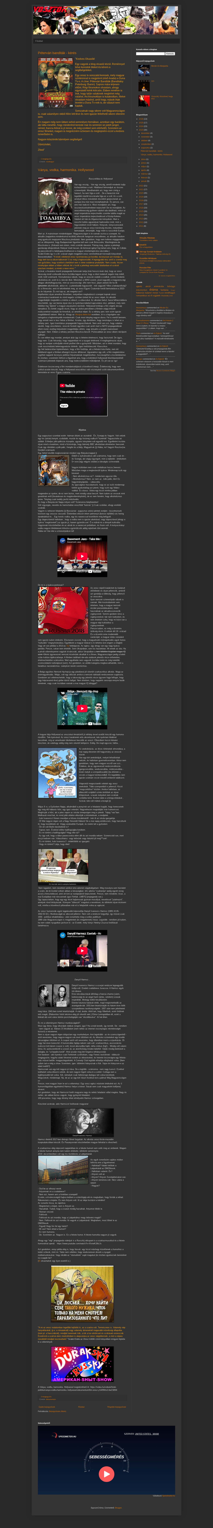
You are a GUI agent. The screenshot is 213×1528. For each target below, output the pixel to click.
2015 (141, 211)
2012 (141, 222)
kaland (148, 292)
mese (155, 292)
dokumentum (51, 1399)
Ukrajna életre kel (83, 314)
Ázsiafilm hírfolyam (148, 258)
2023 (141, 130)
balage (139, 359)
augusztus (145, 148)
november (145, 137)
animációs (159, 286)
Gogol (173, 290)
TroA (138, 333)
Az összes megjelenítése (167, 276)
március (144, 174)
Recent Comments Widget (165, 370)
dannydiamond (142, 320)
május (144, 166)
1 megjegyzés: (46, 159)
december (145, 133)
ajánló (139, 286)
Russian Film (145, 268)
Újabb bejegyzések (47, 1407)
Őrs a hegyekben (146, 247)
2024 (141, 126)
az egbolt (157, 333)
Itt (39, 1261)
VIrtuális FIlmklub (147, 238)
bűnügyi (171, 286)
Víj (67, 646)
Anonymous (141, 308)
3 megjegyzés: (46, 1397)
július (143, 159)
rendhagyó (50, 162)
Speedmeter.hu (168, 1496)
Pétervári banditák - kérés (57, 53)
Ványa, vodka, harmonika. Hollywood (66, 170)
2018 (141, 200)
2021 (141, 189)
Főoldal (39, 41)
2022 (141, 186)
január (144, 181)
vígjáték (156, 295)
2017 (141, 204)
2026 (141, 119)
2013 (141, 219)
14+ (153, 81)
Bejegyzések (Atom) (57, 1411)
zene (171, 296)
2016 (141, 208)
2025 (141, 123)
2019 (141, 197)
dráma (153, 289)
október (144, 140)
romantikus (141, 295)
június (144, 163)
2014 (141, 215)
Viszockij (165, 296)
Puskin (161, 293)
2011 (141, 226)
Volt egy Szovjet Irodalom (150, 252)
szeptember (146, 144)
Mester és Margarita (159, 66)
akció (148, 286)
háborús (140, 292)
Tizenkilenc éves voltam (148, 240)
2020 (141, 193)
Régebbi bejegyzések (116, 1407)
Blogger (118, 1508)
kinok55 (142, 245)
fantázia (164, 290)
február (144, 178)
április (144, 170)
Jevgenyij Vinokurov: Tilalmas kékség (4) (155, 254)
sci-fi (150, 295)
